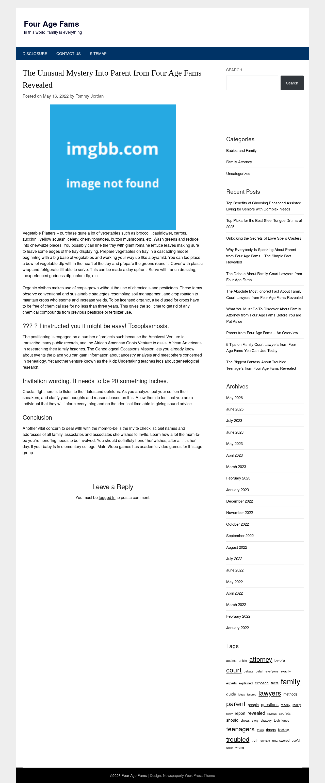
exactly (286, 671)
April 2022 (234, 593)
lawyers (269, 692)
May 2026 (234, 397)
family (290, 681)
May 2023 (234, 443)
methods (290, 694)
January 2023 (237, 489)
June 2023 (234, 432)
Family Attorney (239, 161)
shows (245, 720)
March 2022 (236, 604)
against (231, 660)
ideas (241, 694)
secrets (284, 713)
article (243, 660)
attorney (260, 659)
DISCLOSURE (35, 53)
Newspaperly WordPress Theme (189, 775)
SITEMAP (98, 53)
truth (255, 740)
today (283, 729)
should (232, 720)
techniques (281, 720)
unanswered (280, 740)
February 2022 (238, 616)
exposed (262, 682)
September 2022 (240, 535)
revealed (256, 712)
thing (260, 730)
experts (231, 683)
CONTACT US (68, 53)
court (233, 669)
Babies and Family (241, 150)
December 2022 (239, 501)
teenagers (240, 728)
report (240, 713)
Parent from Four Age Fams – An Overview (262, 332)
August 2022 (236, 547)
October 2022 (237, 524)
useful (296, 740)
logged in (107, 497)
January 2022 (237, 627)
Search (234, 69)
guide (231, 694)
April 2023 (234, 455)
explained (246, 683)
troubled (237, 738)
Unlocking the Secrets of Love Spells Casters (263, 238)
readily (285, 705)
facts (275, 682)
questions (270, 704)
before (279, 660)
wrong (239, 747)
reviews (272, 714)
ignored (251, 694)
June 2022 (234, 570)
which (229, 748)
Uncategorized (238, 173)
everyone (272, 671)
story (255, 720)
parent (236, 703)
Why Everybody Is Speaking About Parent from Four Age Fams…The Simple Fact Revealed (261, 255)
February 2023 (238, 478)
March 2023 (236, 466)
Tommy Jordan (90, 96)
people (253, 704)
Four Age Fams (51, 23)
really (229, 714)
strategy (266, 720)
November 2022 (239, 512)
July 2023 (234, 420)
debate (248, 671)
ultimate (265, 740)
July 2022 (234, 558)
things (271, 729)
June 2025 (234, 409)
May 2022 (234, 581)
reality (296, 705)
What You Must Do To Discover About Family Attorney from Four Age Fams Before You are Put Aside (263, 315)
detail (259, 671)
